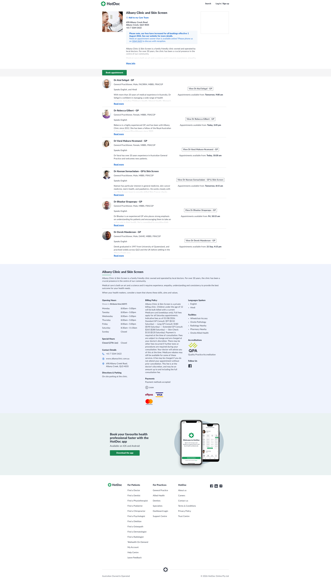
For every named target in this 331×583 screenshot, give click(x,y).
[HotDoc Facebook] (211, 486)
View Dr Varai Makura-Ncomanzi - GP (200, 149)
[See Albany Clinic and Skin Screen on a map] (215, 23)
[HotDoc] (110, 3)
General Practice (160, 490)
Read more (119, 104)
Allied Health (159, 496)
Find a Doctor (133, 490)
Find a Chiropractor (136, 511)
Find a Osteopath (135, 527)
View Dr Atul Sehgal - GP (200, 89)
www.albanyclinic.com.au (117, 359)
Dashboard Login (160, 511)
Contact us (183, 501)
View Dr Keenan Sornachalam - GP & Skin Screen (200, 180)
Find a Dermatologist (136, 532)
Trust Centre (183, 516)
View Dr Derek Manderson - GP (200, 241)
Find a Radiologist (135, 537)
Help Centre (132, 552)
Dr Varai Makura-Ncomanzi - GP (130, 141)
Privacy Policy (184, 511)
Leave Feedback (134, 558)
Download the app (124, 453)
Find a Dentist (133, 496)
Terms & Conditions (187, 506)
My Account (133, 547)
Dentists (156, 501)
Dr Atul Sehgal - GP (124, 80)
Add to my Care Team (139, 18)
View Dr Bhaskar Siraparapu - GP (200, 210)
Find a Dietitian (134, 521)
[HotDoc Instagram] (221, 486)
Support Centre (160, 516)
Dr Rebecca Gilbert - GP (126, 111)
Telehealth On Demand (137, 542)
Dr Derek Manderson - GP (127, 232)
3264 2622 (137, 41)
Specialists (157, 506)
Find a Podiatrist (134, 506)
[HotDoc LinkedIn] (216, 486)
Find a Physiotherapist (137, 501)
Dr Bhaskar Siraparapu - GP (128, 202)
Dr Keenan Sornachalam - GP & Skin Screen (136, 171)
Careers (181, 496)
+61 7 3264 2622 (114, 354)
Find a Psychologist (136, 516)
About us (182, 490)
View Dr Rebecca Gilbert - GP (200, 119)
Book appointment (114, 73)
